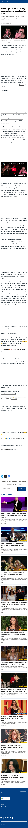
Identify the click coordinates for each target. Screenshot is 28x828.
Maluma (21, 52)
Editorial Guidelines (4, 806)
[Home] (4, 1)
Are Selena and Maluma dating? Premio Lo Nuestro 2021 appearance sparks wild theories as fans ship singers (14, 121)
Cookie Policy (3, 810)
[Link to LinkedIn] (12, 818)
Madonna (12, 45)
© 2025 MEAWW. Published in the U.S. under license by (11, 791)
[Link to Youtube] (7, 817)
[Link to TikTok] (10, 818)
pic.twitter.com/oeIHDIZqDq (8, 393)
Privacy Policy (3, 808)
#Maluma (19, 339)
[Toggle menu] (26, 1)
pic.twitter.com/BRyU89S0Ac (8, 345)
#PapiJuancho (17, 343)
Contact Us (3, 815)
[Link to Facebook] (1, 817)
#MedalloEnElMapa (7, 343)
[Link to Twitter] (5, 817)
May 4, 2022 (14, 398)
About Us (2, 804)
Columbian (15, 129)
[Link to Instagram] (3, 817)
